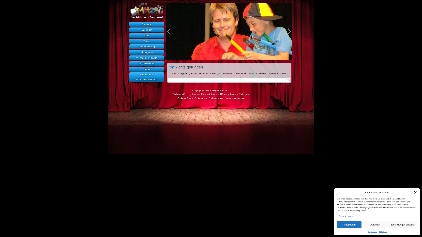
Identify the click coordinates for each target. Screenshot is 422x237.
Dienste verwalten (346, 216)
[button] (415, 192)
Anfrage (147, 69)
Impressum (372, 231)
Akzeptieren (349, 224)
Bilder (147, 35)
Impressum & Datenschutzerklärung (146, 77)
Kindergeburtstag (147, 46)
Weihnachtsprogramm (146, 58)
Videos (146, 41)
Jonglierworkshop (146, 63)
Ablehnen (375, 224)
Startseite (146, 24)
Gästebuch (147, 30)
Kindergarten (147, 52)
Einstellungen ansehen (403, 224)
